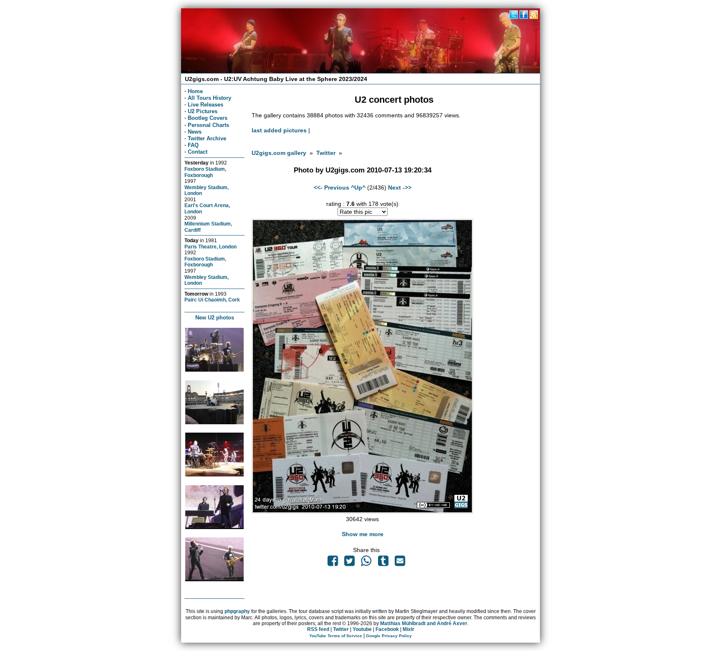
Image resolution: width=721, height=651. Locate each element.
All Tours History (209, 98)
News (195, 132)
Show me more (362, 534)
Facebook (387, 629)
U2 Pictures (202, 111)
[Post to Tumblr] (383, 563)
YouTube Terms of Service (335, 635)
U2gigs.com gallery (279, 152)
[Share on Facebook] (332, 563)
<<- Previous (331, 187)
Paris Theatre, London (210, 246)
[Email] (399, 563)
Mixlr (408, 629)
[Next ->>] (362, 511)
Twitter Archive (207, 138)
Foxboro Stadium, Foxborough (205, 172)
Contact (197, 152)
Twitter (325, 152)
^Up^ (358, 187)
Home (195, 91)
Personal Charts (208, 125)
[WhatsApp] (366, 563)
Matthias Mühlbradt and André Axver (423, 623)
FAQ (193, 145)
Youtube (362, 629)
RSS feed (318, 629)
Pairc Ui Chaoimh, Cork (212, 299)
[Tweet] (349, 563)
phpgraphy (237, 611)
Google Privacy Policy (389, 635)
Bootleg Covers (207, 118)
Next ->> (399, 187)
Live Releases (205, 104)
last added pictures (279, 130)
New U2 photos (214, 317)
